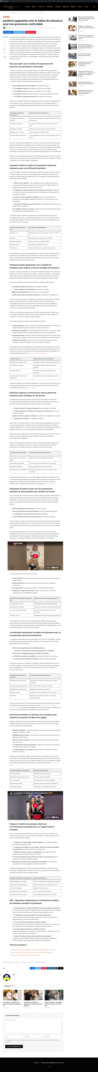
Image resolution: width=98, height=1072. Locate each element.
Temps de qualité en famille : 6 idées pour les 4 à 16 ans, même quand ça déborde (86, 18)
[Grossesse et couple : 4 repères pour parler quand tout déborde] (33, 995)
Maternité (65, 6)
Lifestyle (57, 6)
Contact (36, 1062)
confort (17, 962)
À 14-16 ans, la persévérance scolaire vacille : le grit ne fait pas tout (86, 37)
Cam (9, 27)
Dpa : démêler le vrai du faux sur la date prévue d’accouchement (32, 952)
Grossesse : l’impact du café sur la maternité (26, 955)
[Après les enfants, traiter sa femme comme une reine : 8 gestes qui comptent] (72, 92)
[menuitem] (1, 1)
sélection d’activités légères (36, 353)
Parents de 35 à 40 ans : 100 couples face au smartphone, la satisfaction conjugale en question (86, 74)
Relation (73, 6)
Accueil (27, 6)
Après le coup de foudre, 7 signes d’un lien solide (85, 54)
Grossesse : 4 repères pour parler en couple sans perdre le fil (12, 1004)
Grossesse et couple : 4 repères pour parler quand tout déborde (33, 1004)
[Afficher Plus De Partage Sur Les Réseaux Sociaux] (37, 32)
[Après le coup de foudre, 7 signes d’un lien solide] (72, 56)
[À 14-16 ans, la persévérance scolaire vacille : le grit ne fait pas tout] (72, 37)
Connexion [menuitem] (5, 1)
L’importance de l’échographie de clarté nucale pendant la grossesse (33, 950)
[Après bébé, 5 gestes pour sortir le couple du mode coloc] (72, 84)
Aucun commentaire (38, 27)
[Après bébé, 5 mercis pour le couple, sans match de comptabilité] (72, 64)
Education (50, 6)
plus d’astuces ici (49, 483)
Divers (80, 6)
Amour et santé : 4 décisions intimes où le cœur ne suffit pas (53, 1004)
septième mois (30, 387)
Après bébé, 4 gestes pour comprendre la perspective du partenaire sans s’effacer (86, 46)
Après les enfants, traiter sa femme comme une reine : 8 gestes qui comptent (85, 92)
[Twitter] (4, 45)
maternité (30, 962)
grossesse (23, 962)
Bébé (33, 6)
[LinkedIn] (4, 49)
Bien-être (41, 6)
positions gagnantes (40, 962)
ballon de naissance (9, 962)
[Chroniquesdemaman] (12, 6)
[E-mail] (4, 56)
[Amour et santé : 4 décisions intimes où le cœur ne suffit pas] (54, 995)
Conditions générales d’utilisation (52, 1062)
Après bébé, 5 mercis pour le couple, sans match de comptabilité (85, 64)
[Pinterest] (4, 52)
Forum (86, 6)
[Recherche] (94, 6)
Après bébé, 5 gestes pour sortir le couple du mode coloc (86, 83)
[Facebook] (4, 41)
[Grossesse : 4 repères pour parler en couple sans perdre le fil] (12, 995)
